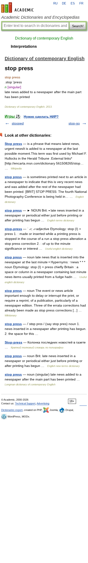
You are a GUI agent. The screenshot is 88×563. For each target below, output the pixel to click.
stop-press (13, 229)
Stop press (13, 144)
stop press (13, 177)
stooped (18, 123)
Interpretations (24, 46)
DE (64, 3)
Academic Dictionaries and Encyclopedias (40, 17)
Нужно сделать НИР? (41, 116)
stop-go (74, 123)
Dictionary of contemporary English (44, 38)
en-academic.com (18, 7)
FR (81, 3)
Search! (78, 26)
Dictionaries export (12, 410)
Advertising (43, 403)
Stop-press (13, 342)
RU (55, 3)
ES (73, 3)
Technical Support (25, 403)
